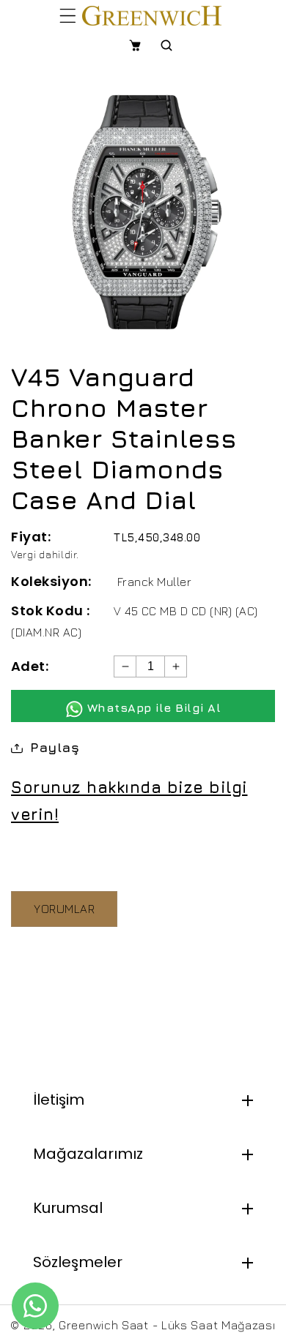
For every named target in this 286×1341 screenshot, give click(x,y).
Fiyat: (31, 536)
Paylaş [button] (54, 747)
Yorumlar (64, 908)
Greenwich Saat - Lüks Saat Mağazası (167, 1324)
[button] (67, 15)
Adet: (29, 666)
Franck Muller (154, 581)
